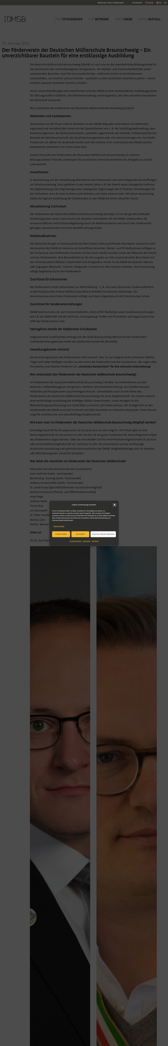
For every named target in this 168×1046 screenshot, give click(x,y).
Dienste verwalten (58, 526)
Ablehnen (80, 534)
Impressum (95, 541)
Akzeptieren (61, 534)
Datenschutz (86, 541)
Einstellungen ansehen (103, 534)
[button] (114, 504)
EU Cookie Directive (76, 541)
